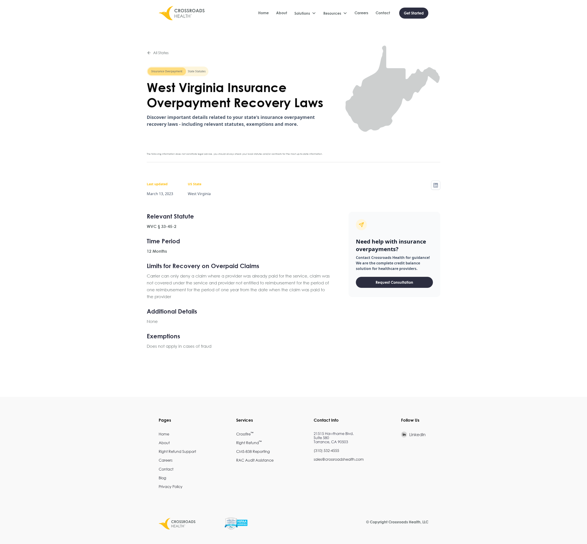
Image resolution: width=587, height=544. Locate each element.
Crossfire (244, 434)
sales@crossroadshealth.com (339, 459)
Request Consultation (394, 282)
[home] (182, 13)
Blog (162, 477)
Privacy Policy (171, 486)
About (281, 13)
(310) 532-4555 (326, 450)
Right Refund (249, 442)
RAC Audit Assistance (255, 460)
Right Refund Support (177, 451)
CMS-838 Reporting (253, 451)
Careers (361, 13)
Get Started (414, 13)
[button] (305, 13)
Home (263, 13)
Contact (383, 13)
